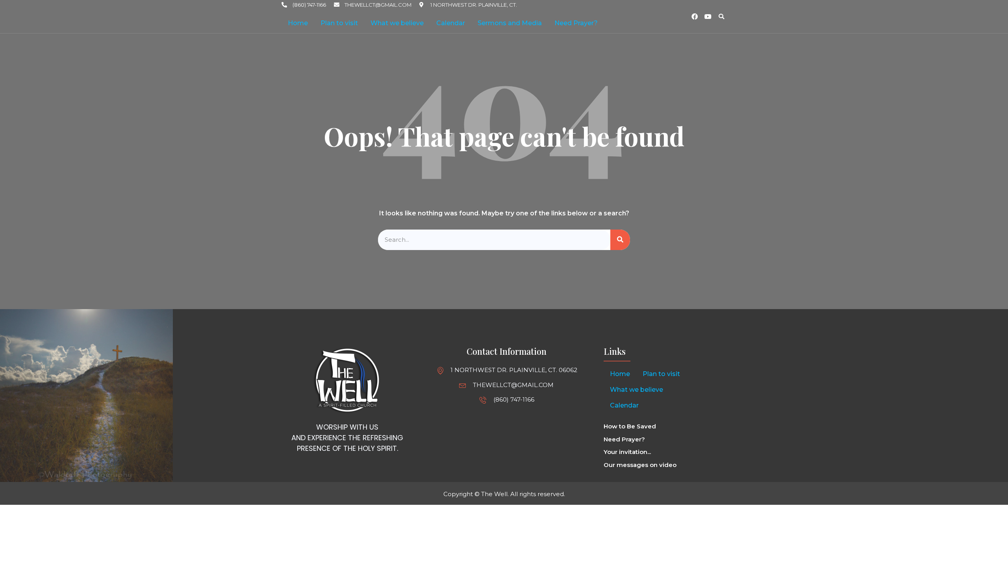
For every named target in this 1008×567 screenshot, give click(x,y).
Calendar (450, 23)
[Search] (620, 240)
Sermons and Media (510, 23)
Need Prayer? (576, 23)
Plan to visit (339, 23)
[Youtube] (708, 16)
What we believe (397, 23)
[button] (721, 16)
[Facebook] (694, 16)
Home (298, 23)
